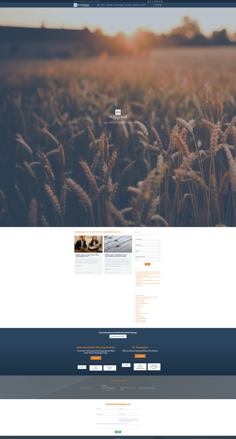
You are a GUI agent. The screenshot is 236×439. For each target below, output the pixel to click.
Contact (143, 5)
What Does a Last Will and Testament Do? (87, 255)
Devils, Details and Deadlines (142, 303)
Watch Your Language (141, 320)
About (103, 5)
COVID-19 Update (140, 302)
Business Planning (140, 300)
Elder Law (109, 5)
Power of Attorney (140, 316)
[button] (140, 366)
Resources (136, 5)
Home (98, 5)
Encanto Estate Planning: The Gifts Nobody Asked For (148, 272)
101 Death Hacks (140, 295)
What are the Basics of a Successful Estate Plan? (116, 255)
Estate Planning (118, 5)
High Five (138, 310)
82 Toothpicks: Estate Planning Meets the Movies (147, 297)
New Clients (128, 5)
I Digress (138, 311)
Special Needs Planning (141, 318)
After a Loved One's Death (142, 298)
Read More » (79, 265)
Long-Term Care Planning (141, 313)
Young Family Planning (141, 321)
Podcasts (138, 315)
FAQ (137, 308)
